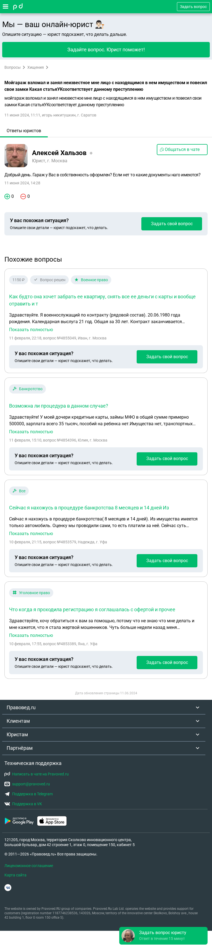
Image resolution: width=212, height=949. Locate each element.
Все (22, 491)
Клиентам (18, 721)
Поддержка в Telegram (32, 794)
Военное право (94, 280)
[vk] (7, 887)
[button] (163, 936)
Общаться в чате (182, 149)
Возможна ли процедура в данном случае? (58, 406)
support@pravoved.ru (31, 784)
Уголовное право (34, 593)
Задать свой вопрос (172, 223)
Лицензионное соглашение (28, 865)
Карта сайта (15, 875)
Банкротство (31, 389)
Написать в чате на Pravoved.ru (40, 774)
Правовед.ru (21, 707)
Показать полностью (31, 329)
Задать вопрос (193, 6)
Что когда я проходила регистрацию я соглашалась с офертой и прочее (92, 609)
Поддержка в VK (27, 804)
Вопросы (12, 67)
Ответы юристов (24, 130)
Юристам (17, 734)
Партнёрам (20, 748)
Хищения (35, 67)
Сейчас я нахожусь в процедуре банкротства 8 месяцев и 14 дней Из (89, 508)
